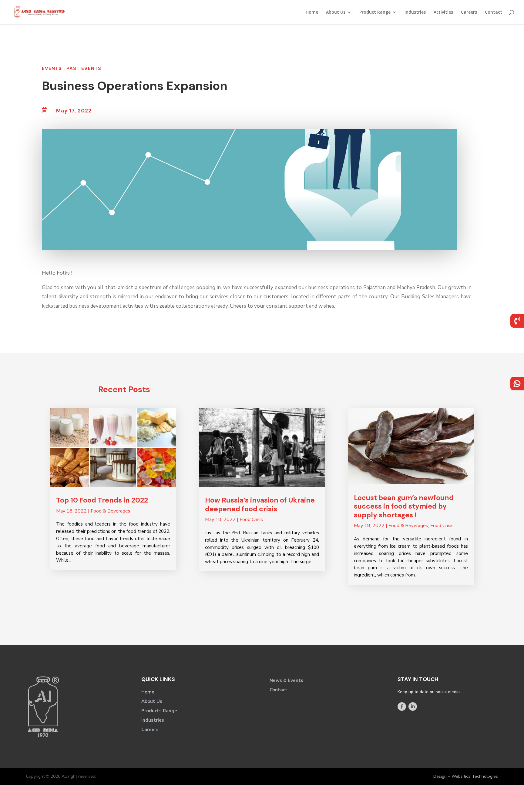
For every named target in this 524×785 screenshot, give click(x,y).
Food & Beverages (110, 511)
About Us (335, 12)
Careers (469, 12)
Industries (415, 12)
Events (52, 68)
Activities (443, 12)
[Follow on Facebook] (402, 706)
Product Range (375, 12)
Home (312, 12)
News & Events (286, 680)
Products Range (159, 711)
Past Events (83, 68)
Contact (493, 12)
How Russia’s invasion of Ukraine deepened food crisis (260, 504)
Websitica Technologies (475, 776)
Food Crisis (251, 519)
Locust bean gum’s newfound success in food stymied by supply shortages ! (404, 506)
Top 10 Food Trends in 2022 (102, 500)
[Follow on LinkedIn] (412, 706)
